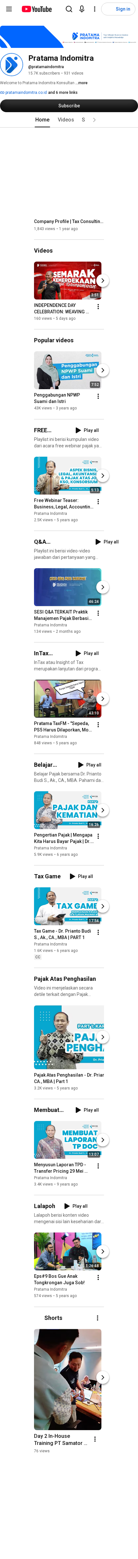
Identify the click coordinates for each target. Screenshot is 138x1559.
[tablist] (69, 120)
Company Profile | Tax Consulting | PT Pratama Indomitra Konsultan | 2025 (69, 221)
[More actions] (98, 306)
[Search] (69, 9)
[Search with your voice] (81, 9)
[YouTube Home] (36, 9)
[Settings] (95, 9)
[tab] (42, 120)
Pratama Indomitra (50, 513)
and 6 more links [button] (63, 92)
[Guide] (9, 9)
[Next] (102, 280)
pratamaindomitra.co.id (25, 92)
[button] (94, 120)
